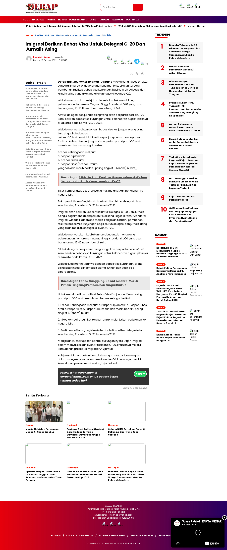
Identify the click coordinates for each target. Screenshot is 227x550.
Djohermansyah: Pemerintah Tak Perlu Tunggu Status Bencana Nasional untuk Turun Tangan (184, 88)
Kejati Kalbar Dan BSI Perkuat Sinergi (181, 198)
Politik (51, 19)
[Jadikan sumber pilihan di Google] (110, 63)
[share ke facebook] (117, 63)
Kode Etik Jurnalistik (79, 535)
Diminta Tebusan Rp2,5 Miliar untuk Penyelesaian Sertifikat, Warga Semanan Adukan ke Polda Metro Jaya (184, 52)
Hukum (62, 19)
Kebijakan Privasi (142, 535)
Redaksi (55, 535)
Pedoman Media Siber (112, 535)
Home (26, 19)
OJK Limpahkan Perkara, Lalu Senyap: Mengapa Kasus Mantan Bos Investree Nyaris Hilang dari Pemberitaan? (184, 215)
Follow (140, 374)
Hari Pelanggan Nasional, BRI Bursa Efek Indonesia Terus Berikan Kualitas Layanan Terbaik (184, 183)
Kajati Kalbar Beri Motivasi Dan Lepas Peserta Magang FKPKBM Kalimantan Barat (171, 252)
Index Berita (166, 535)
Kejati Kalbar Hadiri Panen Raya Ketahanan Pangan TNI (170, 337)
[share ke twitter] (124, 63)
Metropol (62, 35)
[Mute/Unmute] (180, 544)
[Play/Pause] (175, 544)
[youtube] (190, 7)
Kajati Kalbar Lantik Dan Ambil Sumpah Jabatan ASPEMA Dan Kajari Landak (69, 26)
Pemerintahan (78, 19)
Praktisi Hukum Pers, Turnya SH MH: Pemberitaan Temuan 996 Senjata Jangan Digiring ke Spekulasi (185, 109)
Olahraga (132, 19)
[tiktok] (198, 7)
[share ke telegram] (137, 63)
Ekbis (93, 19)
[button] (131, 74)
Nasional (38, 19)
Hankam (104, 19)
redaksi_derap (41, 57)
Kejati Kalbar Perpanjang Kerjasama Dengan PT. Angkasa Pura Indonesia (171, 271)
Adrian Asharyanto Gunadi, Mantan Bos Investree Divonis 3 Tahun (184, 127)
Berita (39, 35)
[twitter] (182, 7)
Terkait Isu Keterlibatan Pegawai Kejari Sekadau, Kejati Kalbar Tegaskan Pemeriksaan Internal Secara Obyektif (184, 164)
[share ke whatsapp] (130, 63)
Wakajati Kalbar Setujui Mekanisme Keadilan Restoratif (150, 26)
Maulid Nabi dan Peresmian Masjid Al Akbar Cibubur (181, 70)
